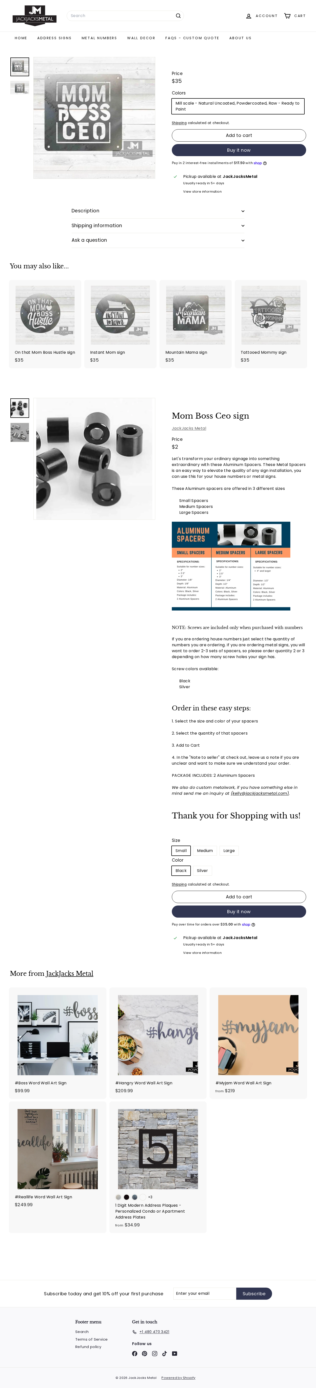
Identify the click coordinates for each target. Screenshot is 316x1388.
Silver (202, 870)
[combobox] (125, 16)
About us (240, 38)
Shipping (179, 123)
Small (181, 850)
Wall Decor (141, 38)
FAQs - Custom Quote (192, 38)
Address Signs (54, 38)
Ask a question (89, 240)
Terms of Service (91, 1339)
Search (82, 1331)
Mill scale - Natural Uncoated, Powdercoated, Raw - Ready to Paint (238, 106)
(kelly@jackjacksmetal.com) (260, 793)
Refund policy (88, 1346)
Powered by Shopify (178, 1377)
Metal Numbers (99, 38)
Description (85, 210)
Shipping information (97, 225)
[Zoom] (94, 458)
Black (181, 870)
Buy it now (239, 150)
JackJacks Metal (189, 428)
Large (229, 850)
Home (21, 38)
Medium (205, 850)
